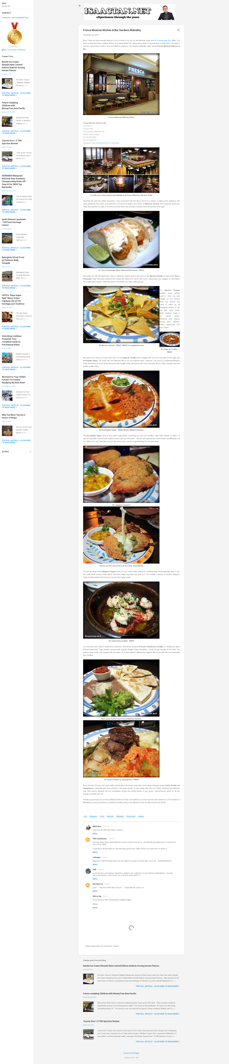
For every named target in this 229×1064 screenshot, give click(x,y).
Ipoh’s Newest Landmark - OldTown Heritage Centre (14, 222)
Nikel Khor (97, 826)
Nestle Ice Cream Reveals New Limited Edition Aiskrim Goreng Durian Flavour (121, 966)
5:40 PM (106, 884)
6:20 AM (104, 857)
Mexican (110, 816)
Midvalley (120, 816)
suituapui (96, 857)
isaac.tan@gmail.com (20, 17)
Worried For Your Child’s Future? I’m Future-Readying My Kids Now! (14, 380)
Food (102, 816)
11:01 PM (105, 826)
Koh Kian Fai (98, 884)
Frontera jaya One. (164, 40)
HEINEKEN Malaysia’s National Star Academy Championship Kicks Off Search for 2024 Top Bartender (14, 181)
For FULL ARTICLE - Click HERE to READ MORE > (158, 986)
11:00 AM (100, 870)
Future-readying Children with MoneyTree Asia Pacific (109, 993)
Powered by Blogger (131, 1053)
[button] (178, 30)
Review (141, 816)
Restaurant (131, 816)
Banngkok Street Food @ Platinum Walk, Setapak (13, 260)
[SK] (94, 870)
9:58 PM (105, 896)
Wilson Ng (97, 896)
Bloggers (93, 816)
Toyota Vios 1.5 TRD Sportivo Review (101, 1021)
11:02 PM (111, 839)
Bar (85, 816)
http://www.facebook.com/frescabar (105, 143)
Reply (95, 834)
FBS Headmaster (100, 839)
